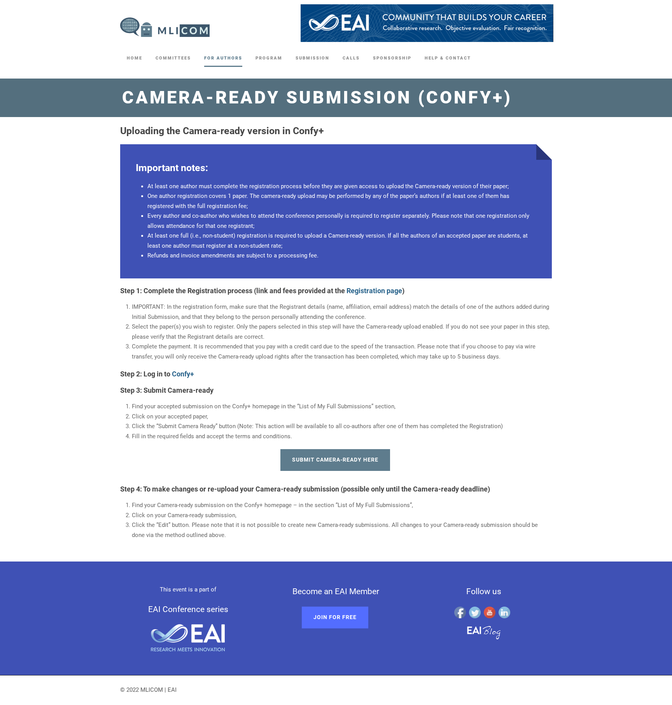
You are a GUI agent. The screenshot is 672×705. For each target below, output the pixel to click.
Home (134, 58)
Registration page (374, 291)
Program (269, 58)
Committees (173, 58)
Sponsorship (392, 58)
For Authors (223, 58)
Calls (351, 58)
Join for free (335, 617)
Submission (312, 58)
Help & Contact (448, 58)
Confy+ (183, 374)
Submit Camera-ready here (335, 460)
